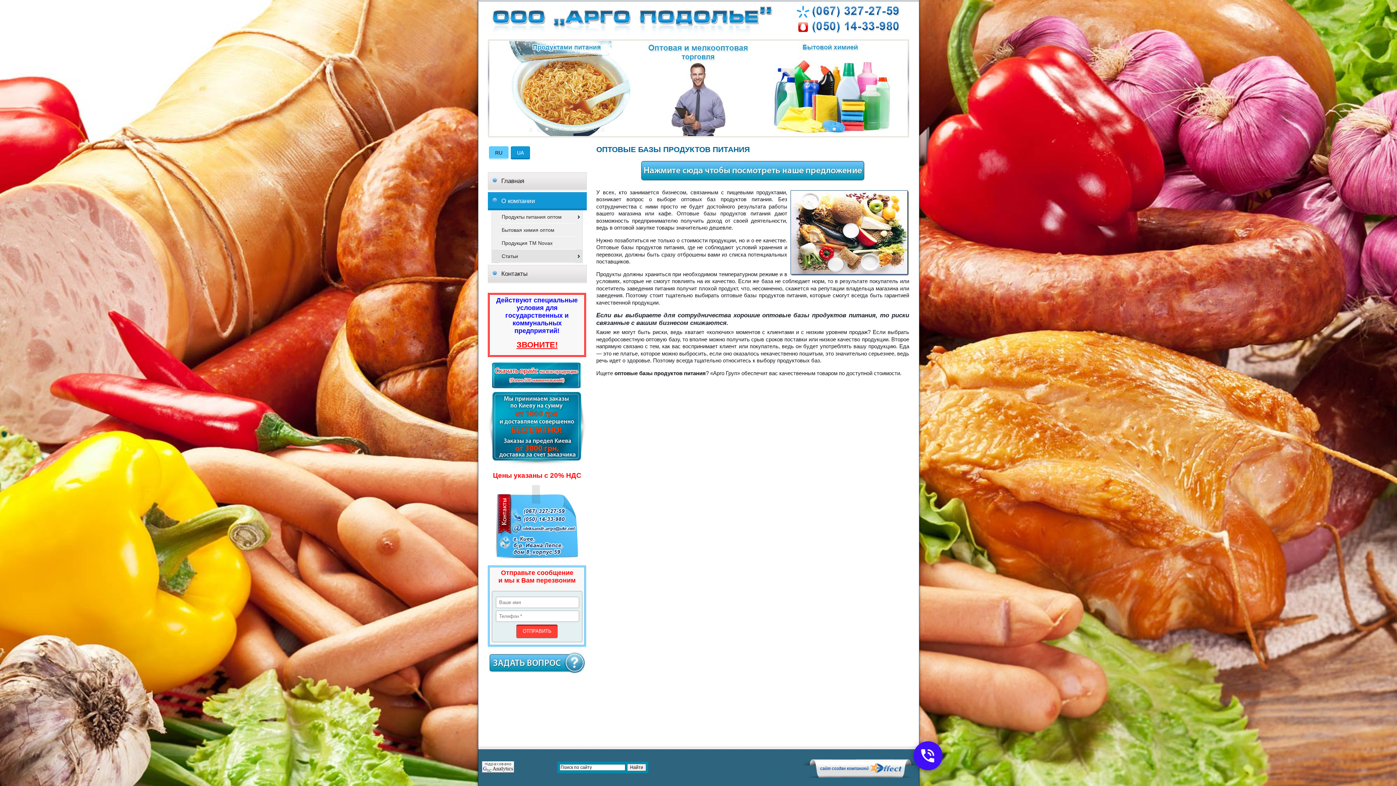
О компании (518, 201)
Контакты (514, 273)
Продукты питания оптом (532, 217)
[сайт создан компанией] (860, 776)
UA (520, 153)
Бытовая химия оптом (528, 230)
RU (498, 153)
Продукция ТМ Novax (527, 243)
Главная (512, 181)
